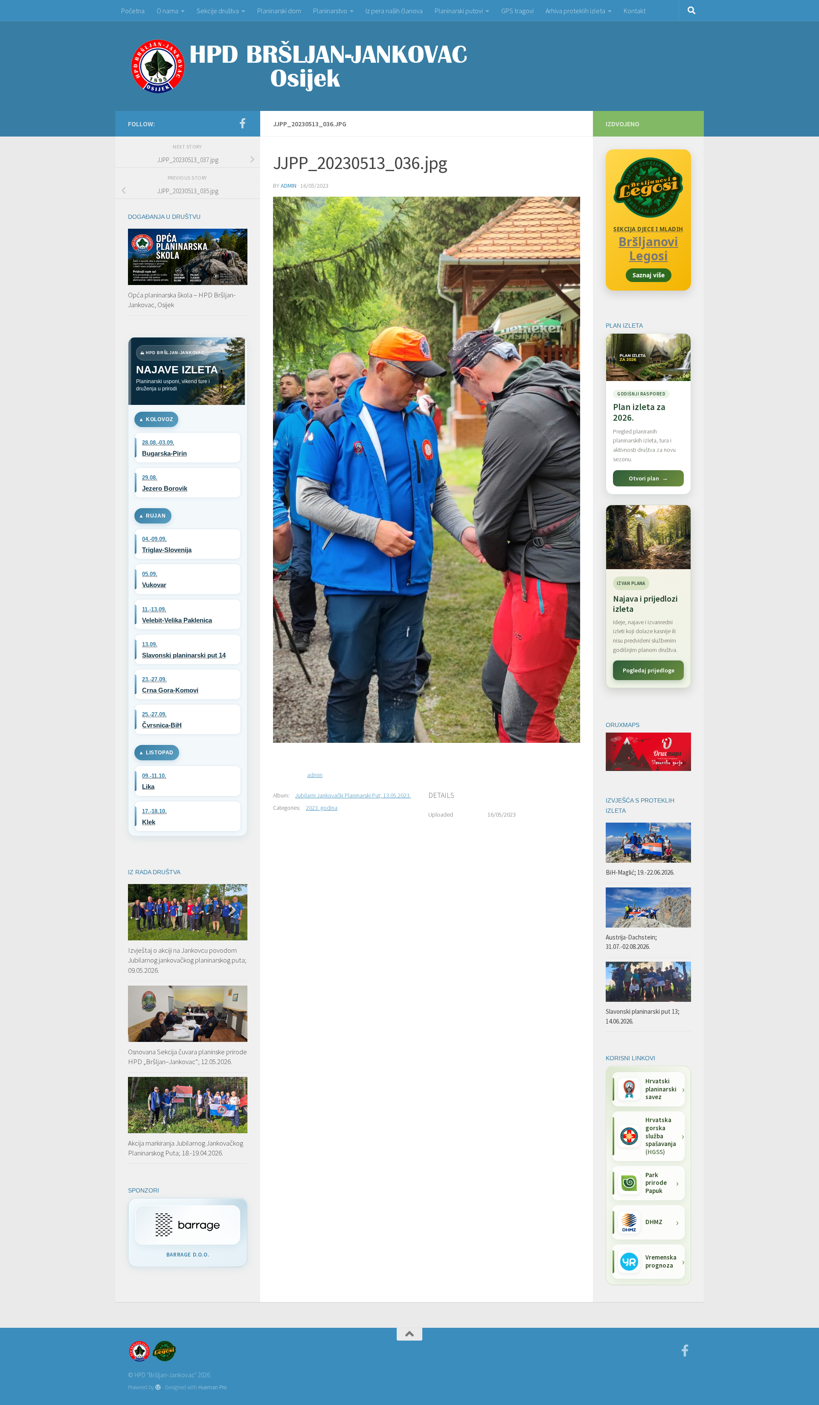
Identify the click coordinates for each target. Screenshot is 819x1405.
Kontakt (634, 10)
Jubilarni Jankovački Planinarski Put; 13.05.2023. (353, 795)
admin (288, 185)
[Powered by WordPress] (158, 1387)
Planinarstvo (330, 10)
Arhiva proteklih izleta (575, 10)
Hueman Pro (212, 1387)
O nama (167, 10)
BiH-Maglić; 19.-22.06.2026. (640, 872)
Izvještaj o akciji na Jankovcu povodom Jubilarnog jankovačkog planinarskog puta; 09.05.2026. (187, 960)
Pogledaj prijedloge (648, 670)
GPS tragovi (517, 10)
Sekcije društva (218, 10)
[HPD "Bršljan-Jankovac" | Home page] (298, 66)
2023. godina (321, 808)
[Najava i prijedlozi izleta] (648, 537)
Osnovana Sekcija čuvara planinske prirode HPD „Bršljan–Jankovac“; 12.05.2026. (187, 1057)
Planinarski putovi (459, 10)
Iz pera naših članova (394, 10)
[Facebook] (242, 123)
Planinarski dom (279, 10)
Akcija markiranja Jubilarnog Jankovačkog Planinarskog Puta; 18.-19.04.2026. (185, 1148)
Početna (133, 10)
